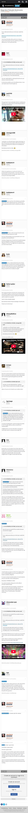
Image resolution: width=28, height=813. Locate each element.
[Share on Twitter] (4, 804)
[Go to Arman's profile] (3, 366)
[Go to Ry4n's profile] (3, 255)
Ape (7, 673)
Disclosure (19, 808)
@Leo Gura (4, 201)
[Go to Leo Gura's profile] (3, 22)
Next (23, 17)
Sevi (7, 53)
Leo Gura (18, 62)
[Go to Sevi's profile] (3, 54)
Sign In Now (14, 794)
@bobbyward (4, 232)
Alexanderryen (11, 602)
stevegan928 (10, 133)
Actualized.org (4, 808)
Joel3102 (9, 93)
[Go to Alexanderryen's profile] (3, 603)
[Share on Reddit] (6, 804)
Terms (10, 808)
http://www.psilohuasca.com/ (17, 642)
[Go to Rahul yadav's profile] (3, 285)
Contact (25, 808)
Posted (7, 29)
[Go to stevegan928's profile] (3, 133)
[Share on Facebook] (2, 804)
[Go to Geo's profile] (3, 441)
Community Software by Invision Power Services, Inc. (14, 811)
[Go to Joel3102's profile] (3, 94)
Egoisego (9, 401)
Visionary (9, 470)
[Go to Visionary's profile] (3, 470)
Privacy (14, 808)
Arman (8, 365)
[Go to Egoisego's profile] (3, 402)
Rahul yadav (10, 284)
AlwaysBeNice (11, 314)
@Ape (3, 745)
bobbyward (10, 163)
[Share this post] (25, 29)
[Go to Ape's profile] (3, 673)
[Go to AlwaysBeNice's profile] (3, 314)
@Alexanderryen (5, 713)
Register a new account (14, 786)
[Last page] (26, 18)
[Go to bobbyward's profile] (3, 163)
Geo (7, 440)
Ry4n (8, 254)
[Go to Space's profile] (3, 516)
